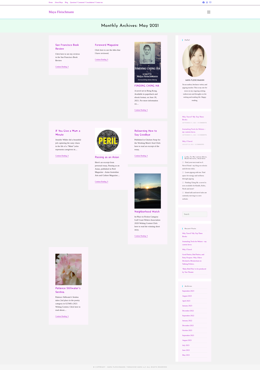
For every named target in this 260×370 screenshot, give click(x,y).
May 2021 (186, 355)
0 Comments (202, 122)
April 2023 (186, 301)
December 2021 (188, 325)
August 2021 (187, 340)
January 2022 (187, 321)
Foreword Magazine (106, 44)
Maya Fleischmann (61, 12)
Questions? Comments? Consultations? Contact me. (86, 2)
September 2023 (188, 291)
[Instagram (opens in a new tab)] (207, 2)
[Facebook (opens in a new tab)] (203, 2)
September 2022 (188, 316)
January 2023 (187, 306)
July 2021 (186, 345)
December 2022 (188, 311)
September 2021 (188, 335)
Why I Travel (187, 141)
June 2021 (186, 350)
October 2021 (187, 330)
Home (51, 2)
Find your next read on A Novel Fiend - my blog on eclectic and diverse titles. (194, 165)
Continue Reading (62, 67)
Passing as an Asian (107, 157)
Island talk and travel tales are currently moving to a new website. (194, 196)
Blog (66, 2)
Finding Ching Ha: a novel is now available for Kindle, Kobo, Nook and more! (194, 185)
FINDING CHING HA (146, 85)
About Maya (59, 2)
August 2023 (187, 296)
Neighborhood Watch (147, 211)
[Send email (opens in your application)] (210, 2)
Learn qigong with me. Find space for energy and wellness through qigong (193, 175)
